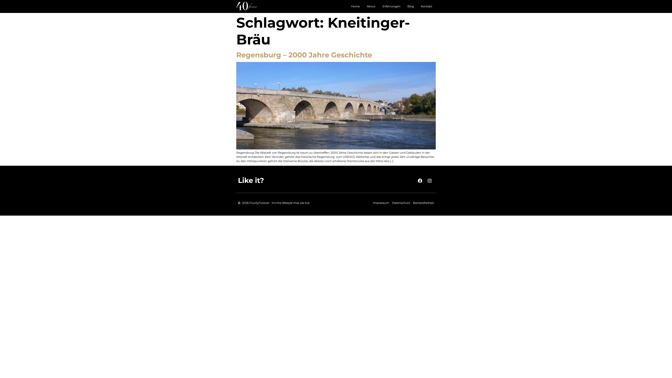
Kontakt (426, 6)
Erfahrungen (391, 6)
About (371, 6)
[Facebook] (420, 180)
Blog (410, 6)
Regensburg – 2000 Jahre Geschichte (304, 55)
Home (355, 6)
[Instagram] (429, 180)
